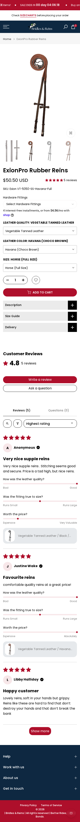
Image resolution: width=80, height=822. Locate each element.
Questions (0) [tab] (58, 410)
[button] (54, 180)
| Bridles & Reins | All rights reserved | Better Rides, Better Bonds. (40, 814)
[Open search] (7, 423)
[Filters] (17, 423)
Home (7, 39)
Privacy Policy (28, 805)
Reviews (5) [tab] (21, 410)
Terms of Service (51, 805)
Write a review (40, 379)
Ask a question (40, 388)
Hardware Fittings (15, 198)
